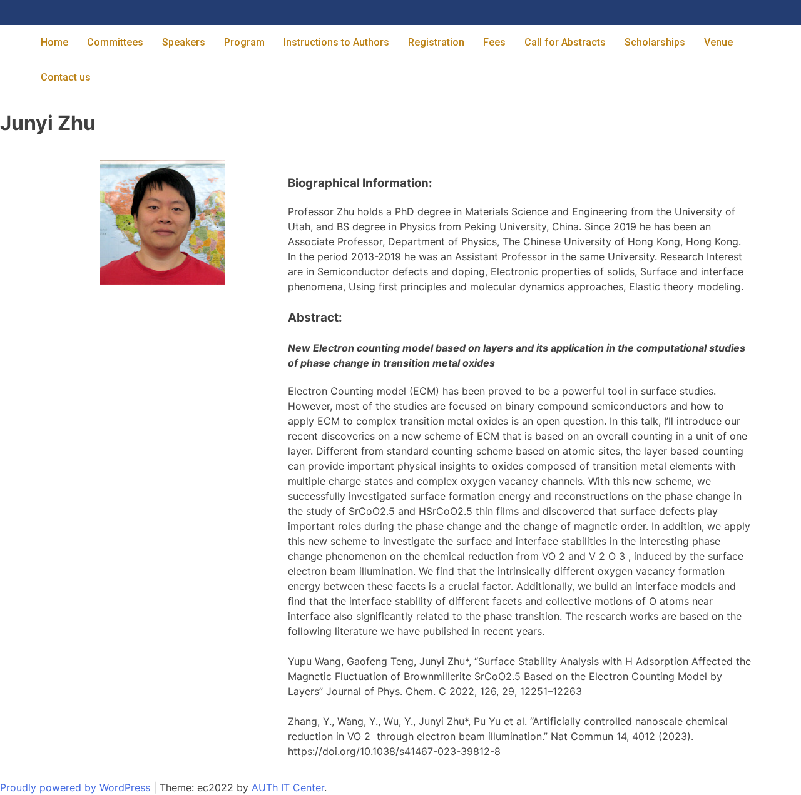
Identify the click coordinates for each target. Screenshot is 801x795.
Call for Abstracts (565, 42)
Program (244, 42)
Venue (718, 42)
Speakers (183, 42)
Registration (436, 42)
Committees (115, 42)
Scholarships (655, 42)
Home (54, 42)
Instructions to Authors (336, 42)
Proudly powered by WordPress (76, 787)
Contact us (66, 77)
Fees (494, 42)
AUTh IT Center (288, 787)
